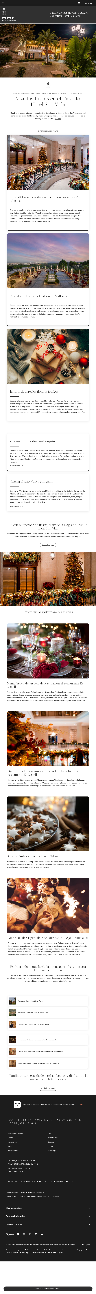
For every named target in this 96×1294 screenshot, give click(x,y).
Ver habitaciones (48, 1088)
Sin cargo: (19, 1169)
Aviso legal (52, 1151)
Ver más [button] (58, 119)
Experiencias (52, 1138)
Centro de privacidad (12, 1252)
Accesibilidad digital (37, 1252)
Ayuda (61, 1252)
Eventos (51, 1142)
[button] (79, 3)
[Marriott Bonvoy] (88, 2)
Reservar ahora (15, 466)
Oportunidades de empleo (35, 1250)
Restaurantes (13, 1151)
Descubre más (48, 545)
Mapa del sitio (51, 1252)
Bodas (50, 1146)
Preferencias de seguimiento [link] (15, 1250)
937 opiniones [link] (11, 20)
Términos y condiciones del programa (73, 1250)
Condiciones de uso (52, 1250)
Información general (15, 1133)
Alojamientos (12, 1142)
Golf (49, 1133)
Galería (10, 1138)
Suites (10, 1146)
